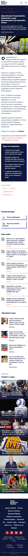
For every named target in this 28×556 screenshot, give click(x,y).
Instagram (19, 138)
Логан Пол (13, 188)
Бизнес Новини (10, 508)
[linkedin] (16, 532)
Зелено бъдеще (9, 519)
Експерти (20, 519)
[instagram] (11, 532)
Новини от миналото (14, 516)
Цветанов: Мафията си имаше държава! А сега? (17, 347)
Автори (14, 528)
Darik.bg (9, 545)
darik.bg (21, 131)
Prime (4, 188)
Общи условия (8, 537)
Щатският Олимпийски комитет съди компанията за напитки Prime (11, 12)
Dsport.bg (20, 545)
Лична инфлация (13, 217)
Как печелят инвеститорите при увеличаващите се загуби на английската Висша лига (14, 413)
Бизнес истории (14, 511)
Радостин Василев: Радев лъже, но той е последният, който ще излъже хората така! (17, 335)
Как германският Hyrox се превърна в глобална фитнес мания (14, 166)
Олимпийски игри (7, 194)
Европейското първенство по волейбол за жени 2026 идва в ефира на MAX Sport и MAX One (13, 432)
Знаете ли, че (18, 525)
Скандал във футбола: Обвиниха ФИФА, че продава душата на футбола (14, 470)
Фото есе (8, 525)
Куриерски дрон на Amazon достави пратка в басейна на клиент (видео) (15, 159)
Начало (4, 8)
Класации (21, 522)
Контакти (12, 539)
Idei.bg (21, 547)
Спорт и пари (10, 8)
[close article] (26, 7)
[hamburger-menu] (26, 3)
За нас (14, 541)
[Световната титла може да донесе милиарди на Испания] (14, 484)
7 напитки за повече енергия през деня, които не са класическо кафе (14, 152)
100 (4, 522)
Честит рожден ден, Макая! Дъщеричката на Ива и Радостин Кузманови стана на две (17, 360)
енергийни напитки (8, 191)
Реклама (4, 539)
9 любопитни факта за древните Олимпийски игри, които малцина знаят (13, 174)
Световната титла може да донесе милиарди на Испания (13, 490)
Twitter (15, 140)
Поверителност (19, 537)
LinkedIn (7, 140)
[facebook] (7, 532)
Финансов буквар (14, 513)
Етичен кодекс (21, 539)
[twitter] (20, 532)
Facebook (10, 138)
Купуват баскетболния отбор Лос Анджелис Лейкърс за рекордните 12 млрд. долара (13, 451)
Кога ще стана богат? (10, 225)
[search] (21, 3)
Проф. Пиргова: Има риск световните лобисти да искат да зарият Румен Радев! (16, 321)
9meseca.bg (13, 367)
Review (20, 508)
